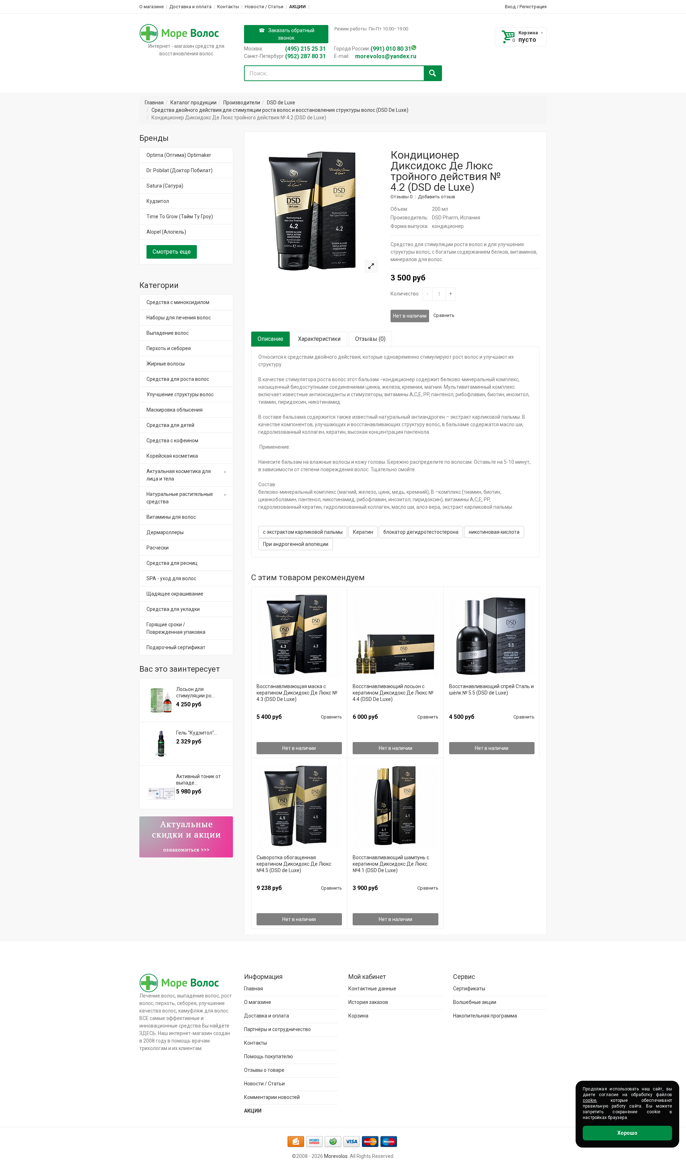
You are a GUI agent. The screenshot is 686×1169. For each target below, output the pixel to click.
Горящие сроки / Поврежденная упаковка (175, 628)
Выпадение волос (167, 333)
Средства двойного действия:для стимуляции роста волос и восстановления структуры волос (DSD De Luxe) (279, 110)
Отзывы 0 (401, 196)
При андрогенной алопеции (295, 544)
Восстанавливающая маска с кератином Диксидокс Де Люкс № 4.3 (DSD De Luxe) (297, 692)
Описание (270, 338)
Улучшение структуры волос (180, 394)
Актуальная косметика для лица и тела (178, 475)
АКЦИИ (297, 6)
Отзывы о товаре (264, 1070)
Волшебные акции (474, 1002)
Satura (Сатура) (164, 186)
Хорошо (627, 1133)
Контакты (228, 6)
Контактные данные (372, 988)
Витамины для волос (171, 517)
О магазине (151, 6)
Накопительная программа (485, 1016)
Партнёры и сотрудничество (277, 1029)
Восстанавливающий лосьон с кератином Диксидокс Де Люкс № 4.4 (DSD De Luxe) (393, 692)
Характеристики (319, 338)
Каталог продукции (193, 102)
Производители (241, 102)
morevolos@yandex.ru (385, 56)
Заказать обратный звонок (291, 34)
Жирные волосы (165, 364)
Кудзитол (157, 201)
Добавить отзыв (436, 196)
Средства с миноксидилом (177, 302)
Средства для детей (170, 425)
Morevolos (336, 1156)
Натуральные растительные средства (179, 497)
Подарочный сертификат (175, 647)
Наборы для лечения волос (178, 317)
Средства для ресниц (172, 563)
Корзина (528, 32)
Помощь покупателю (268, 1056)
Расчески (157, 548)
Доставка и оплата (190, 6)
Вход (510, 6)
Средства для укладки (173, 609)
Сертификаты (469, 988)
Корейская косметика (172, 456)
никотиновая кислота (494, 532)
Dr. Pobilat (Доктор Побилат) (179, 170)
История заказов (368, 1002)
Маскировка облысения (174, 410)
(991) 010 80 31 (391, 48)
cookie (589, 1100)
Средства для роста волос (177, 379)
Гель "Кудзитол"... (196, 733)
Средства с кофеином (172, 440)
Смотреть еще (172, 251)
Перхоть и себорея (168, 348)
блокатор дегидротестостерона (420, 532)
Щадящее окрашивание (174, 594)
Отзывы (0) (370, 338)
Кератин (363, 532)
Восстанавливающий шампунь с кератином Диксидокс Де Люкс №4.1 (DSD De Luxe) (391, 864)
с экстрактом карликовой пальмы (303, 532)
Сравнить (443, 315)
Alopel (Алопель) (166, 232)
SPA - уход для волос (171, 578)
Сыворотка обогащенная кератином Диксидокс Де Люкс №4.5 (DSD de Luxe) (294, 864)
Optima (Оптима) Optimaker (178, 155)
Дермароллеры (165, 532)
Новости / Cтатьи (264, 6)
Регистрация (533, 6)
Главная (154, 102)
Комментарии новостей (272, 1097)
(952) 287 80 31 (305, 56)
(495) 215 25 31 (305, 48)
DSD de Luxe (281, 102)
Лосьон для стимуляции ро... (195, 692)
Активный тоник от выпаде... (198, 779)
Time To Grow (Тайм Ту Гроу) (179, 216)
